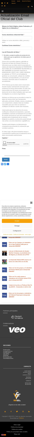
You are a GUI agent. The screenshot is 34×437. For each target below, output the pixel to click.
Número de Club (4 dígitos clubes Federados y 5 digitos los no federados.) (17, 27)
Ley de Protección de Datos (11, 52)
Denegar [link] (17, 226)
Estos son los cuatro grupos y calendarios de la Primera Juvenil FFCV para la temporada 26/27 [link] (20, 278)
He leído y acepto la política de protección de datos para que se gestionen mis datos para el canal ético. (17, 57)
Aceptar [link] (17, 221)
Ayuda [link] (18, 1)
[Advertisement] (17, 191)
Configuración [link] (17, 230)
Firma (4, 148)
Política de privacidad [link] (18, 234)
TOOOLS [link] (21, 418)
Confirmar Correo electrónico (11, 45)
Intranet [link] (13, 1)
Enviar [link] (6, 159)
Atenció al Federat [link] (26, 1)
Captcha (5, 138)
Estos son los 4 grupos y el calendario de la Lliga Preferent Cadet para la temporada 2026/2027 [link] (19, 244)
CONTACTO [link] (28, 380)
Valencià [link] (13, 3)
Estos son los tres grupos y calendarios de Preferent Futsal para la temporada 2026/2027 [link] (20, 295)
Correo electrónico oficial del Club (13, 34)
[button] (31, 203)
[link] (2, 3)
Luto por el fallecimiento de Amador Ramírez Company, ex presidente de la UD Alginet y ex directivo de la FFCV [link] (19, 252)
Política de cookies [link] (8, 234)
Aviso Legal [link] (28, 234)
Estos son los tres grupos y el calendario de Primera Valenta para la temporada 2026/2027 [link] (20, 269)
